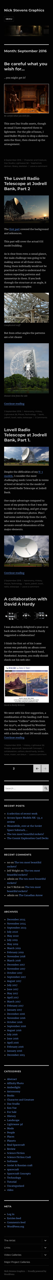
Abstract (12, 1079)
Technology (30, 414)
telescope (27, 417)
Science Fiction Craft (19, 1157)
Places (21, 414)
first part (14, 229)
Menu (9, 19)
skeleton (23, 166)
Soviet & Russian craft (20, 1165)
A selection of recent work (22, 813)
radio (19, 417)
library (15, 166)
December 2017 (16, 964)
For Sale (11, 1112)
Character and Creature (35, 160)
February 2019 (15, 952)
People (7, 748)
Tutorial (11, 1181)
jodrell (7, 417)
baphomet (36, 163)
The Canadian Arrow (31, 895)
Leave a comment (38, 166)
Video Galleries (12, 1254)
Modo (10, 1128)
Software (12, 1161)
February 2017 (15, 1005)
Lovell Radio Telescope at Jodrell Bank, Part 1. (25, 435)
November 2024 (16, 923)
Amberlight (13, 1087)
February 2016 (15, 1046)
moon (13, 754)
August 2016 (14, 1030)
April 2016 (13, 1042)
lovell (13, 417)
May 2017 (12, 993)
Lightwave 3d (22, 163)
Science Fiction (16, 1153)
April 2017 (13, 997)
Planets (11, 1140)
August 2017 (14, 981)
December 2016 (16, 1013)
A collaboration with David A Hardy (25, 601)
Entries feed (14, 1218)
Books (10, 1095)
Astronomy (29, 411)
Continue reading (14, 403)
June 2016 (13, 1038)
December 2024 (16, 919)
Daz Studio (9, 163)
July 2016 (12, 1034)
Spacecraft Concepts (32, 748)
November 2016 (16, 1018)
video (10, 1190)
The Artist (9, 1240)
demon (7, 166)
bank (41, 414)
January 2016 (14, 1050)
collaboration (10, 751)
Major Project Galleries (17, 1262)
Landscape (13, 1120)
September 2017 (16, 976)
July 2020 (12, 931)
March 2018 (14, 960)
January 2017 (14, 1009)
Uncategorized (15, 1185)
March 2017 (13, 1001)
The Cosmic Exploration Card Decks (27, 838)
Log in (10, 1214)
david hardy (31, 751)
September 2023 (16, 927)
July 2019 (12, 940)
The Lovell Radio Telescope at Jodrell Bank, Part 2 (25, 183)
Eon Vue (12, 1107)
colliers (21, 751)
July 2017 (12, 985)
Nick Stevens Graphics (24, 10)
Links (7, 1247)
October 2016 (15, 1022)
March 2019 (14, 948)
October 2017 (14, 972)
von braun (21, 754)
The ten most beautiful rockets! (25, 834)
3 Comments (41, 417)
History (38, 411)
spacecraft (16, 748)
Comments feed (16, 1222)
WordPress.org (15, 1226)
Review (11, 1148)
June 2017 (12, 989)
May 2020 (13, 935)
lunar (6, 754)
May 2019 (12, 944)
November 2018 (16, 956)
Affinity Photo (15, 1083)
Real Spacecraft (16, 1144)
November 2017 (16, 968)
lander (41, 751)
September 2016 (16, 1026)
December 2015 (16, 1054)
